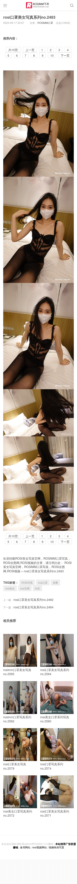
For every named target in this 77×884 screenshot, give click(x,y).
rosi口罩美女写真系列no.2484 (33, 607)
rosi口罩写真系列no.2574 (51, 766)
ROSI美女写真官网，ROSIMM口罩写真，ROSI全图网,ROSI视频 (37, 566)
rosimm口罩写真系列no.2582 (17, 719)
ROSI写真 (27, 582)
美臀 (55, 582)
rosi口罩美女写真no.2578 (14, 766)
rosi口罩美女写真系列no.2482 (33, 599)
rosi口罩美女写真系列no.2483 (29, 17)
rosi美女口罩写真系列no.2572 (17, 813)
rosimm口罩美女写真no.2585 (17, 672)
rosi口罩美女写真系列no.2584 (54, 672)
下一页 (65, 55)
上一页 (29, 50)
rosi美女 (10, 588)
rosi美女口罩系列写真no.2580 (54, 719)
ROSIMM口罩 (45, 22)
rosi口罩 (42, 582)
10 (52, 55)
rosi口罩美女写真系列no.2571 (54, 813)
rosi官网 (25, 588)
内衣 (37, 588)
